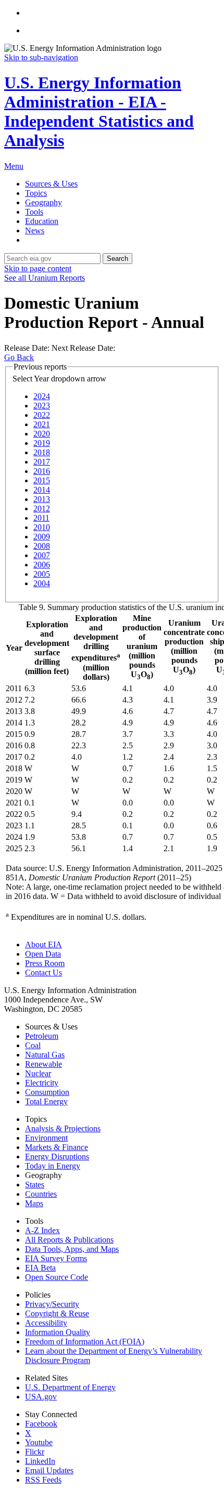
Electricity (41, 1082)
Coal (33, 1045)
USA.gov (41, 1396)
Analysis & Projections (63, 1128)
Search (117, 258)
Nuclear (38, 1073)
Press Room (45, 963)
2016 (41, 471)
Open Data (43, 953)
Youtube (39, 1442)
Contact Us (43, 972)
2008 (41, 545)
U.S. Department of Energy (70, 1387)
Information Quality (57, 1332)
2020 (41, 433)
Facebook (41, 1423)
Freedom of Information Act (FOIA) (84, 1341)
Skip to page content (37, 268)
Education (41, 221)
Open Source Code (56, 1277)
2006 (41, 564)
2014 (41, 489)
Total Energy (46, 1101)
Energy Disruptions (57, 1156)
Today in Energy (52, 1165)
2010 (41, 527)
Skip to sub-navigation (41, 57)
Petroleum (41, 1036)
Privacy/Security (52, 1304)
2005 (41, 574)
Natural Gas (45, 1054)
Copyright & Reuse (57, 1313)
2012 (41, 508)
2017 (41, 461)
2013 (41, 499)
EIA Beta (40, 1267)
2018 (41, 452)
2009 (41, 536)
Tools (34, 211)
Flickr (34, 1451)
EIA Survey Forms (56, 1258)
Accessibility (46, 1322)
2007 (41, 555)
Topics (36, 193)
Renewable (43, 1064)
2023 (41, 405)
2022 (41, 415)
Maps (34, 1203)
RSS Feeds (43, 1479)
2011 (41, 517)
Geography (43, 202)
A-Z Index (42, 1230)
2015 (41, 480)
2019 (41, 443)
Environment (46, 1137)
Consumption (47, 1092)
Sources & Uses (51, 183)
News (34, 230)
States (34, 1184)
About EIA (43, 944)
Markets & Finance (56, 1147)
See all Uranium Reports (44, 277)
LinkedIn (40, 1461)
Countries (41, 1194)
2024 (41, 396)
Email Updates (49, 1470)
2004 (41, 583)
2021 (41, 424)
